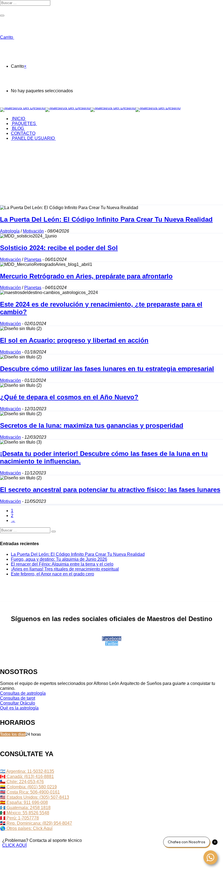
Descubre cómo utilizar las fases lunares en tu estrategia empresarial (107, 368)
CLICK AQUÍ (14, 845)
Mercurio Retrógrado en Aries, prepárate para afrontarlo (86, 276)
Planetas (32, 259)
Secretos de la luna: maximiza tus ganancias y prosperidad (91, 425)
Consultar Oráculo (17, 703)
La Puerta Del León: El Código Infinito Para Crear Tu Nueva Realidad (106, 219)
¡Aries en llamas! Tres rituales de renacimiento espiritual (65, 569)
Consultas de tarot (17, 698)
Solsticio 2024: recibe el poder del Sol (59, 247)
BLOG (18, 128)
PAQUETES (24, 123)
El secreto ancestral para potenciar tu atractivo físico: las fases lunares (110, 489)
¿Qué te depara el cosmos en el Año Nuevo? (69, 397)
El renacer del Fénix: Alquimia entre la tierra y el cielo (62, 564)
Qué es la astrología (19, 708)
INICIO (18, 118)
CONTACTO (23, 133)
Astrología (10, 231)
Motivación (33, 231)
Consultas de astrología (23, 693)
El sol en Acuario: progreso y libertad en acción (74, 340)
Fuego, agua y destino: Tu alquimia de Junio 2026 (59, 559)
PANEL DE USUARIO (33, 138)
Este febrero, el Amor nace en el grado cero (52, 574)
